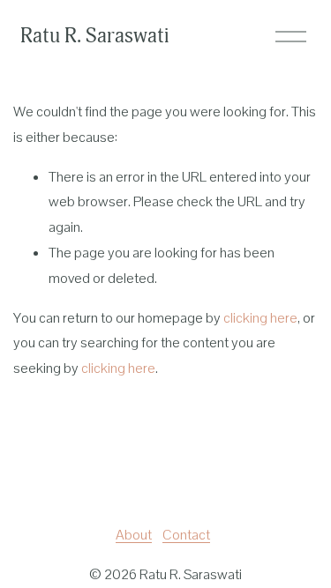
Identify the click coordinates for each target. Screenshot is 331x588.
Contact (186, 534)
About (134, 534)
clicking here (260, 318)
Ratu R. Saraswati (94, 35)
